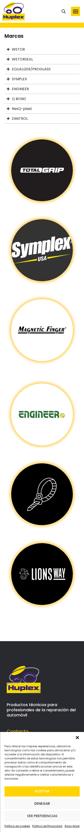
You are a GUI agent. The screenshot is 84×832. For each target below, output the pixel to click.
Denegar (42, 803)
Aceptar (42, 791)
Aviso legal (72, 826)
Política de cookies (17, 826)
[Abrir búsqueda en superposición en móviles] (63, 11)
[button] (77, 737)
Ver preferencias (42, 816)
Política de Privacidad (47, 826)
